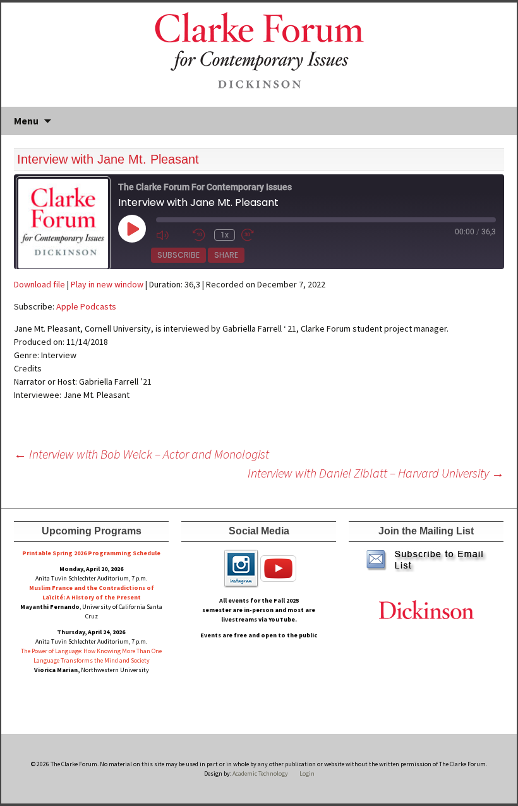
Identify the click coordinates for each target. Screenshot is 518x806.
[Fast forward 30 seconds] (256, 234)
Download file (39, 284)
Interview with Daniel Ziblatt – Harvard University (376, 473)
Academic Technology (259, 773)
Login (307, 773)
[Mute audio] (171, 234)
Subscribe (178, 255)
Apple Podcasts (86, 306)
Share (226, 255)
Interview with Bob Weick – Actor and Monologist (141, 454)
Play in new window (107, 284)
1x (224, 235)
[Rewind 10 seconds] (200, 234)
